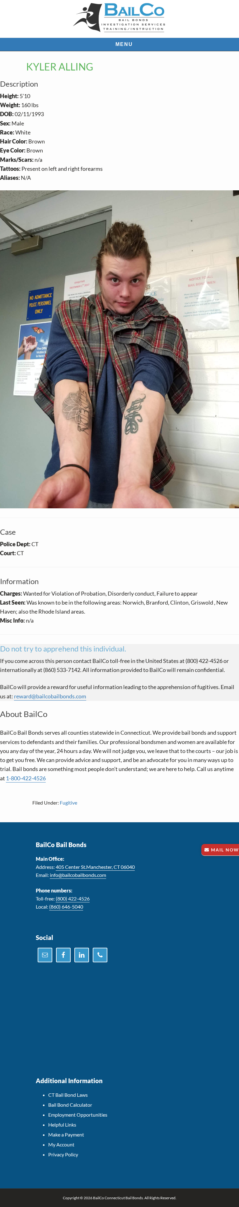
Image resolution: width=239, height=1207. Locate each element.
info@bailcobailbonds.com (78, 875)
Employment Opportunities (77, 1115)
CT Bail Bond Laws (68, 1095)
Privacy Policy (63, 1154)
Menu (124, 44)
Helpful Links (62, 1125)
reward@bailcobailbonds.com (50, 696)
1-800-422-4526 (26, 778)
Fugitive (68, 802)
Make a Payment (66, 1134)
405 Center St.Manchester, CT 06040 (95, 867)
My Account (61, 1144)
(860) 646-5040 (66, 907)
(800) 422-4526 (73, 898)
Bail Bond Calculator (70, 1105)
